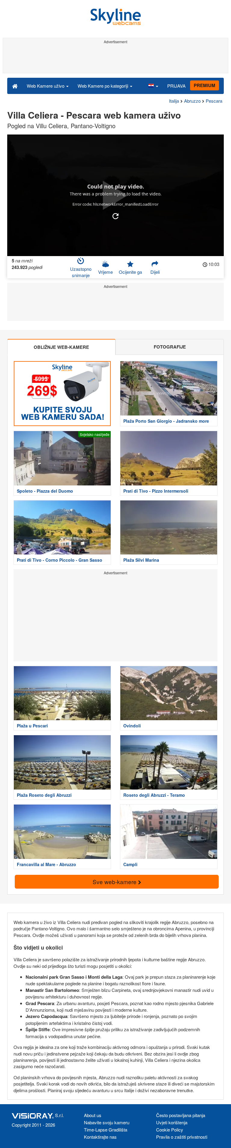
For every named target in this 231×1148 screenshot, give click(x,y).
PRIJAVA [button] (176, 86)
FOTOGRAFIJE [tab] (170, 346)
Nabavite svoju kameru (106, 1122)
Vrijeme (105, 272)
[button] (153, 85)
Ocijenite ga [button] (130, 272)
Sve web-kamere (115, 882)
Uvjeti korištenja (171, 1122)
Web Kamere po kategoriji (103, 86)
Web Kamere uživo (46, 86)
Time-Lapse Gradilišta (105, 1129)
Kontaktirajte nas (100, 1137)
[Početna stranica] (15, 85)
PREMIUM (204, 85)
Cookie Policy (169, 1129)
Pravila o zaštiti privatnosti (181, 1137)
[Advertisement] (114, 59)
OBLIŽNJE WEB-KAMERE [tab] (61, 347)
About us (92, 1115)
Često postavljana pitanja (180, 1115)
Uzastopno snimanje (80, 272)
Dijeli (155, 272)
